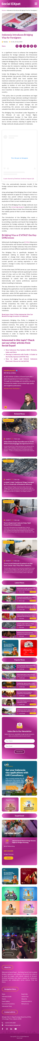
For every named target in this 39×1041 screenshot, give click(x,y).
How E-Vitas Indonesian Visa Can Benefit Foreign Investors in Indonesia (17, 315)
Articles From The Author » (12, 388)
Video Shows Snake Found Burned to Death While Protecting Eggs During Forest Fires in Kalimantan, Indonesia (19, 443)
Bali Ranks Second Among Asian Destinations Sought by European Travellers (25, 634)
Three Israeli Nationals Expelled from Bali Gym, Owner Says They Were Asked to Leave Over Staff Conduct (18, 565)
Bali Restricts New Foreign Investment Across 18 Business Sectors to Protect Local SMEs (26, 711)
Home (4, 10)
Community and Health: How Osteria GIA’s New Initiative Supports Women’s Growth (26, 599)
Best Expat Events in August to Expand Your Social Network (24, 692)
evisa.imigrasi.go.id (17, 207)
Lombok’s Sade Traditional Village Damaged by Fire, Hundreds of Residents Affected (19, 483)
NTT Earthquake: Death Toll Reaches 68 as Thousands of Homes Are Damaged (26, 667)
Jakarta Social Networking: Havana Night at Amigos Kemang (24, 841)
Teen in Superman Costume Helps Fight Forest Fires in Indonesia (17, 524)
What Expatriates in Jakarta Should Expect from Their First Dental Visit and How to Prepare (26, 676)
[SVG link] (11, 4)
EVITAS (27, 242)
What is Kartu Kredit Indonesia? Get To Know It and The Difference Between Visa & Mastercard (26, 590)
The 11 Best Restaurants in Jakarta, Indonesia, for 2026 (26, 701)
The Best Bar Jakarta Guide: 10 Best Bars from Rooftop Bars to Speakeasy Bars (26, 685)
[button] (36, 3)
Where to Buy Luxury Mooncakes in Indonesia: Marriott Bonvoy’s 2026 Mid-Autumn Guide (26, 616)
